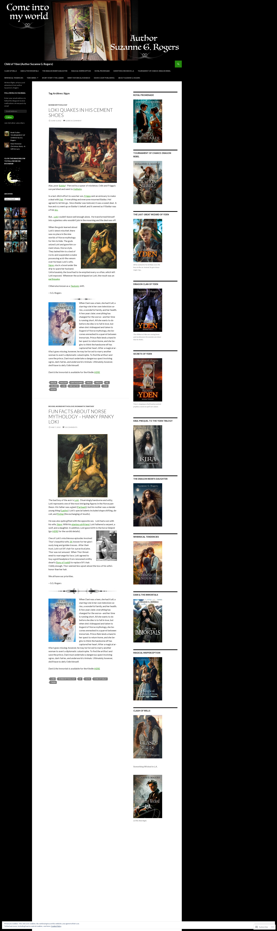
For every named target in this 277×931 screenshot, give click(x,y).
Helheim (77, 189)
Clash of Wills (10, 71)
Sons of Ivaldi (63, 562)
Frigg (89, 382)
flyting (60, 514)
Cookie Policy (56, 926)
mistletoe (74, 386)
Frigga (87, 196)
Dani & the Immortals (29, 71)
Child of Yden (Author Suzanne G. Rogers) (28, 64)
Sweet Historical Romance (78, 78)
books (51, 406)
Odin (105, 386)
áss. (56, 209)
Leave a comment (74, 121)
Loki (56, 216)
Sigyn (51, 265)
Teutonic (75, 286)
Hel (61, 199)
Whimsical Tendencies (13, 78)
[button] (8, 212)
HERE (97, 372)
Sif (71, 541)
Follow (9, 117)
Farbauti (81, 507)
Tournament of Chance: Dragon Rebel (154, 71)
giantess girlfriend (80, 524)
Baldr (53, 382)
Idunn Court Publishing (104, 78)
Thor (53, 682)
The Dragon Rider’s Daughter (54, 71)
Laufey (64, 510)
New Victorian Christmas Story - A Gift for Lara (18, 146)
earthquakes (77, 382)
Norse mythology (57, 105)
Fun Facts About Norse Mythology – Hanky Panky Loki (81, 416)
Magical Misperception (81, 71)
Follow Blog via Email (15, 93)
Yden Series (31, 78)
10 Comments (71, 427)
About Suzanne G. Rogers (129, 78)
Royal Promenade (102, 71)
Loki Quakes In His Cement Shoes (80, 112)
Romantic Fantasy (84, 406)
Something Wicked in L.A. (123, 71)
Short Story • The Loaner (53, 78)
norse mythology (91, 386)
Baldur (62, 185)
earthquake (54, 279)
